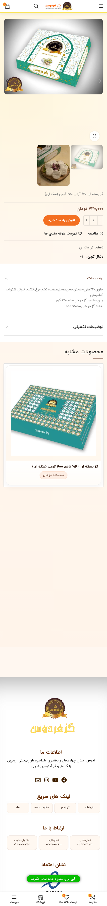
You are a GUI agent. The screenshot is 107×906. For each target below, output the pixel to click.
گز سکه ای (86, 247)
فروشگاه (89, 807)
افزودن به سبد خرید (61, 220)
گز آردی (65, 807)
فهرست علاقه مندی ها (60, 233)
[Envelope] (38, 780)
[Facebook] (64, 780)
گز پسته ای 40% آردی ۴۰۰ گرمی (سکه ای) (65, 466)
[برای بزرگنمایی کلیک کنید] (95, 136)
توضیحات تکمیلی (88, 327)
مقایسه (93, 233)
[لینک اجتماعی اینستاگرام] (81, 256)
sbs (18, 807)
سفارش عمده (42, 807)
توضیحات (95, 278)
